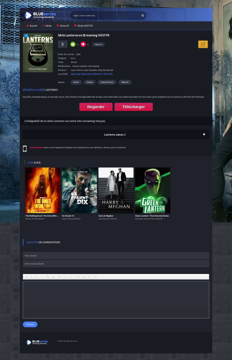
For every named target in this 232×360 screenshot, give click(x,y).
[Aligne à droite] (59, 277)
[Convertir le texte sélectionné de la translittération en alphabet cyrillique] (89, 277)
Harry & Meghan (105, 215)
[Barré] (42, 277)
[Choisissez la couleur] (72, 277)
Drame (90, 82)
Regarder (96, 107)
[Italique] (31, 277)
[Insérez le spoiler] (95, 277)
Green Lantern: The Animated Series (152, 215)
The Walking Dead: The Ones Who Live (43, 215)
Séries (48, 25)
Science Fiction (107, 82)
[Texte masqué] (78, 277)
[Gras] (26, 277)
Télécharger (133, 107)
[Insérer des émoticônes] (65, 277)
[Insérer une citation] (83, 277)
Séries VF (64, 25)
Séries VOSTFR (84, 25)
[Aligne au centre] (54, 277)
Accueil (33, 25)
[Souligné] (36, 277)
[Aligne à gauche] (48, 277)
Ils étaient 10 (68, 215)
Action (76, 82)
